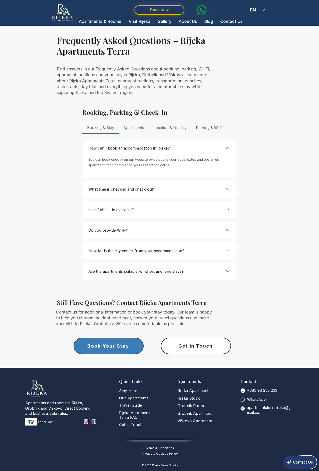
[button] (100, 21)
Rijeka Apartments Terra (92, 80)
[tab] (100, 128)
